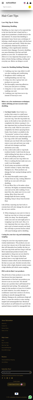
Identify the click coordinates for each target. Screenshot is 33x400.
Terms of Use (5, 330)
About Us (4, 323)
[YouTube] (12, 378)
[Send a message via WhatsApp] (30, 397)
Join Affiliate (5, 362)
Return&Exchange (6, 350)
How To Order (5, 342)
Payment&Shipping (6, 347)
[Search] (29, 7)
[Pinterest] (7, 378)
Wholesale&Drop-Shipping (8, 359)
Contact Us (4, 325)
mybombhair (13, 397)
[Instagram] (9, 378)
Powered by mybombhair (21, 397)
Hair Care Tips (5, 345)
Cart (30, 3)
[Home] (11, 3)
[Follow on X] (4, 378)
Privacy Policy (5, 328)
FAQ (3, 340)
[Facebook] (2, 378)
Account (27, 3)
